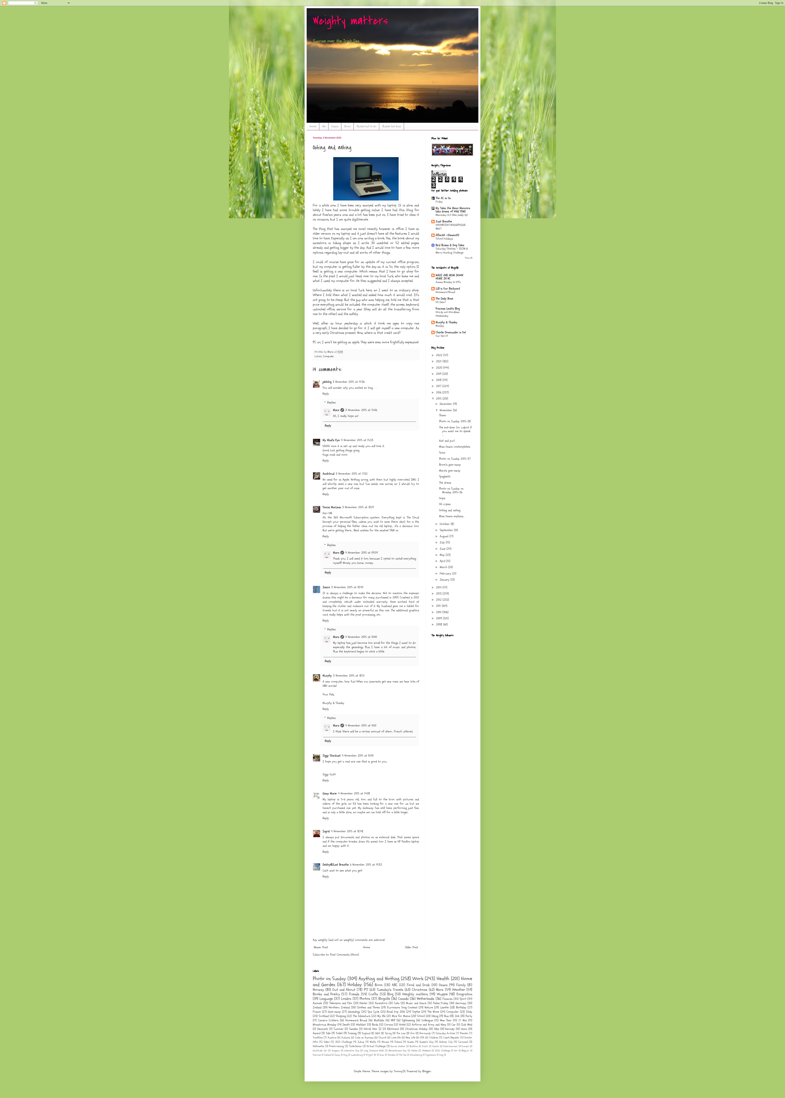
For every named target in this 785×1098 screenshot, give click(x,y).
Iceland (327, 1054)
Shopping (341, 1016)
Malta (373, 1042)
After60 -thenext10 (447, 235)
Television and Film (340, 1003)
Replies (331, 402)
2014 (439, 587)
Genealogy (354, 1012)
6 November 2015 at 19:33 (366, 865)
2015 (439, 398)
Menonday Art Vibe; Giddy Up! (452, 215)
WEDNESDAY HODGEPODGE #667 (451, 227)
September (447, 530)
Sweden (353, 1029)
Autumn (345, 1037)
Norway (318, 989)
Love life (396, 1037)
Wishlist (361, 1025)
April (443, 561)
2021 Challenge (343, 1042)
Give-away (334, 1012)
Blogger (426, 1071)
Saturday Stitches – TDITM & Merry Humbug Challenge (452, 251)
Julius (361, 1042)
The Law (400, 1033)
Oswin (335, 126)
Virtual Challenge (376, 1046)
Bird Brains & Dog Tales (450, 245)
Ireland (317, 1007)
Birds (375, 1025)
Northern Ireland (339, 1007)
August (445, 536)
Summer (339, 1029)
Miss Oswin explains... (451, 516)
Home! (313, 126)
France (317, 1012)
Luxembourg (357, 1054)
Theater (464, 1033)
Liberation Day (351, 1050)
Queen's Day (426, 1042)
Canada (403, 998)
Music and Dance (416, 1003)
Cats (396, 1003)
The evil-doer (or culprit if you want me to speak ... (455, 431)
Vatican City (446, 1042)
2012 (439, 600)
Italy (469, 1012)
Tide (328, 1033)
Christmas (419, 989)
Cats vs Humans (364, 1037)
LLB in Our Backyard (448, 288)
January (445, 580)
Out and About (343, 989)
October (445, 524)
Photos (365, 998)
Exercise (317, 1054)
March (444, 567)
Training (352, 1033)
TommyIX (399, 1071)
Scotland (324, 1016)
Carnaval (463, 1042)
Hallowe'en (318, 1046)
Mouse (385, 1042)
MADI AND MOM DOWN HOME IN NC (449, 277)
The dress (445, 483)
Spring (388, 1033)
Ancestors (381, 1003)
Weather (458, 989)
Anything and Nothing (379, 978)
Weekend (426, 1050)
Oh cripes (445, 504)
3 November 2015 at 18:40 (347, 587)
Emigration (464, 994)
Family (461, 985)
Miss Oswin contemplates (454, 447)
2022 (439, 355)
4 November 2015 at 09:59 (361, 553)
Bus (446, 1016)
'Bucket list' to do (366, 126)
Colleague (427, 1020)
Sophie (416, 1012)
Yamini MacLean (332, 507)
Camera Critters (328, 1020)
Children (433, 1037)
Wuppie (442, 994)
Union (464, 1029)
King (345, 1054)
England (366, 1033)
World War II (372, 1029)
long (441, 1054)
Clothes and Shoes (368, 1007)
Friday (439, 202)
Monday (440, 326)
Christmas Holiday (416, 1029)
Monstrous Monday (324, 1025)
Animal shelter (397, 1046)
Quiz (382, 1054)
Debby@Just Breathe (336, 865)
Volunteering (416, 1054)
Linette (444, 1007)
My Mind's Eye (331, 440)
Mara (336, 410)
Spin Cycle (373, 1012)
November (446, 410)
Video (327, 1042)
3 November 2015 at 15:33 (357, 440)
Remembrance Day (398, 1050)
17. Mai (463, 1020)
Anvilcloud (328, 474)
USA (422, 1037)
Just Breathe (444, 221)
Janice (326, 587)
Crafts (373, 994)
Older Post (411, 947)
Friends (354, 994)
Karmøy (450, 1029)
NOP (393, 1020)
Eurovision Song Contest (402, 1007)
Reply (326, 394)
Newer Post (321, 947)
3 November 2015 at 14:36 (349, 382)
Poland (398, 1042)
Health (443, 978)
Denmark (322, 1029)
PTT (366, 989)
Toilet (339, 1033)
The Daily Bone (444, 298)
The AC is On (443, 198)
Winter (363, 1003)
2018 (439, 380)
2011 (439, 606)
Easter (435, 1046)
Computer (328, 356)
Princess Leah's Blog (448, 308)
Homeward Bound (445, 292)
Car (454, 1025)
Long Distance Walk (374, 1050)
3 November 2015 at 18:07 (358, 507)
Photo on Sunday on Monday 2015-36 (451, 490)
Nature (429, 1007)
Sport (463, 999)
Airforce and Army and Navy (429, 1025)
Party (469, 1016)
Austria (332, 1037)
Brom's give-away (450, 465)
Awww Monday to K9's (448, 282)
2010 (439, 612)
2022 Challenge (442, 1050)
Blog (390, 994)
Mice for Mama (401, 1016)
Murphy (327, 675)
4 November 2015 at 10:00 (361, 637)
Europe (465, 1046)
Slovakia (392, 1054)
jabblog (327, 382)
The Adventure (361, 1016)
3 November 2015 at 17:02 (352, 474)
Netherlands (425, 998)
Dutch (425, 1046)
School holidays (444, 239)
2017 (439, 386)
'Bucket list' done (391, 126)
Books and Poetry (326, 994)
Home (366, 947)
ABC (395, 985)
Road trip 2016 (396, 1012)
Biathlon (414, 1046)
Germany (460, 1003)
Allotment (393, 1029)
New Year (446, 1020)
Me (323, 126)
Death (346, 1025)
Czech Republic (451, 1037)
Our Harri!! (442, 336)
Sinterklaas (355, 1046)
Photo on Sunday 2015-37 (455, 459)
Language (326, 998)
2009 (439, 618)
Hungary (336, 1050)
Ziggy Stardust (332, 755)
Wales (414, 1050)
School (421, 1016)
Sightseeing (408, 1020)
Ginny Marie (330, 793)
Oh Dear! (441, 302)
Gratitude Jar (320, 1050)
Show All (468, 257)
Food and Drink (418, 985)
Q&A (377, 1033)
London (346, 998)
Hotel (402, 1025)
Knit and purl (447, 441)
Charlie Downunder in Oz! (451, 332)
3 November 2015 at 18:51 (348, 675)
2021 (439, 361)
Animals (317, 1003)
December (446, 404)
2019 (439, 374)
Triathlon (318, 1037)
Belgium (465, 1050)
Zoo (412, 1033)
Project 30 (371, 1054)
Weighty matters (350, 21)
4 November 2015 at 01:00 (357, 755)
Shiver (442, 415)
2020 (439, 368)
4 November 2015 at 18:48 (347, 831)
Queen (410, 1042)
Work (418, 978)
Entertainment (450, 1046)
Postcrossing (336, 1046)
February (446, 573)
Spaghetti (444, 476)
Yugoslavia (430, 1054)
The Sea (402, 1054)
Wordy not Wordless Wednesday (448, 314)
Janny (337, 1054)
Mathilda (379, 1020)
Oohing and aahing (449, 510)
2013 (439, 593)
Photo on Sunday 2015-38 (455, 421)
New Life (410, 1037)
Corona (388, 1025)
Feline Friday (441, 1003)
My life (381, 1016)
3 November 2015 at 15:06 (361, 410)
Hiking (435, 1016)
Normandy (425, 1033)
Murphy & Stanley (446, 322)
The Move (433, 1012)
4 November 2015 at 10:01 (360, 725)
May (443, 555)
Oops (442, 498)
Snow (442, 452)
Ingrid (326, 831)
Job (457, 1016)
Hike (436, 1029)
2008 (439, 624)
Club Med (466, 1025)
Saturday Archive (445, 1033)
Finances (448, 999)
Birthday (461, 1007)
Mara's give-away (449, 470)
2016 (439, 392)
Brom (347, 126)
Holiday (355, 984)
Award (317, 1033)
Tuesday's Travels (390, 989)
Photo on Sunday (329, 978)
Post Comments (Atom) (344, 955)
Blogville (384, 998)
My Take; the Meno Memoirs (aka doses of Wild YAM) (453, 210)
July (443, 542)
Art (456, 1050)
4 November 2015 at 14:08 (354, 793)
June (443, 549)
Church (383, 1037)
